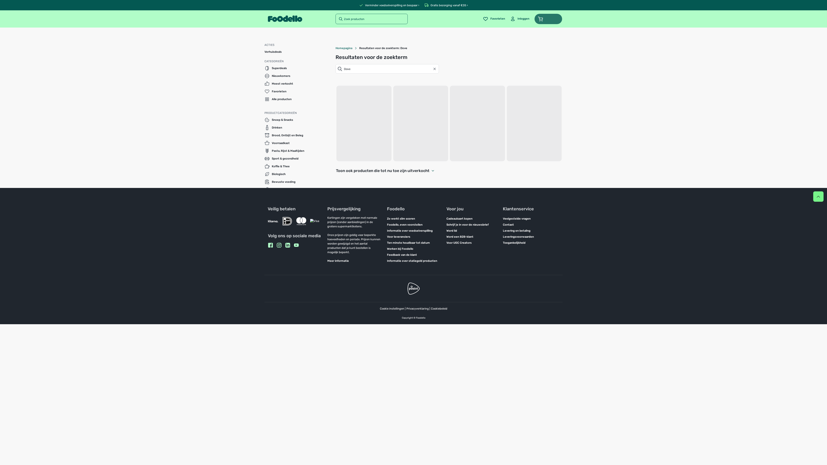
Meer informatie (338, 260)
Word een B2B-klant (459, 236)
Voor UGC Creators (459, 242)
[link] (519, 19)
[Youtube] (296, 245)
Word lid (451, 230)
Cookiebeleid (439, 308)
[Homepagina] (285, 19)
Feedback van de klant (402, 254)
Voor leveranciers (398, 236)
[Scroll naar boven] (818, 196)
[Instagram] (279, 245)
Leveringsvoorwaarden (518, 236)
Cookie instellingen (392, 308)
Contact (508, 224)
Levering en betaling (516, 230)
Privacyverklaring (417, 308)
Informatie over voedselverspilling (410, 230)
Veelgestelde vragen (517, 218)
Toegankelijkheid (514, 242)
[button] (548, 19)
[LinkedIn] (287, 245)
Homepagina (344, 48)
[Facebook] (270, 245)
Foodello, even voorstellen (405, 224)
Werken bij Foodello (400, 248)
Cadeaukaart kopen (459, 218)
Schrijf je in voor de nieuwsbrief (467, 224)
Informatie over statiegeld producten (412, 260)
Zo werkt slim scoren (401, 218)
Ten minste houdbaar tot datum (408, 242)
